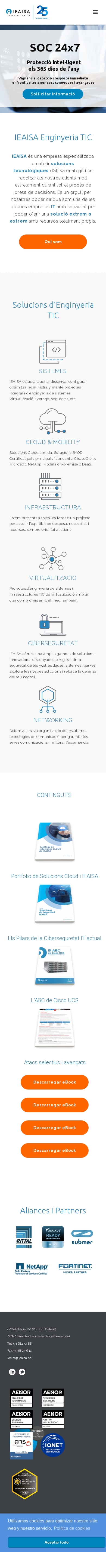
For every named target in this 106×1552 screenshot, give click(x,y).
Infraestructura (53, 507)
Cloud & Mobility (53, 442)
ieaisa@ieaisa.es (19, 1358)
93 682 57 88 (22, 1343)
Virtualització (53, 578)
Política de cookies (72, 1528)
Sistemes (53, 371)
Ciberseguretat (53, 643)
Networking (53, 720)
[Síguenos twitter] (22, 1372)
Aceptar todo (57, 1542)
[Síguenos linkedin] (12, 1372)
